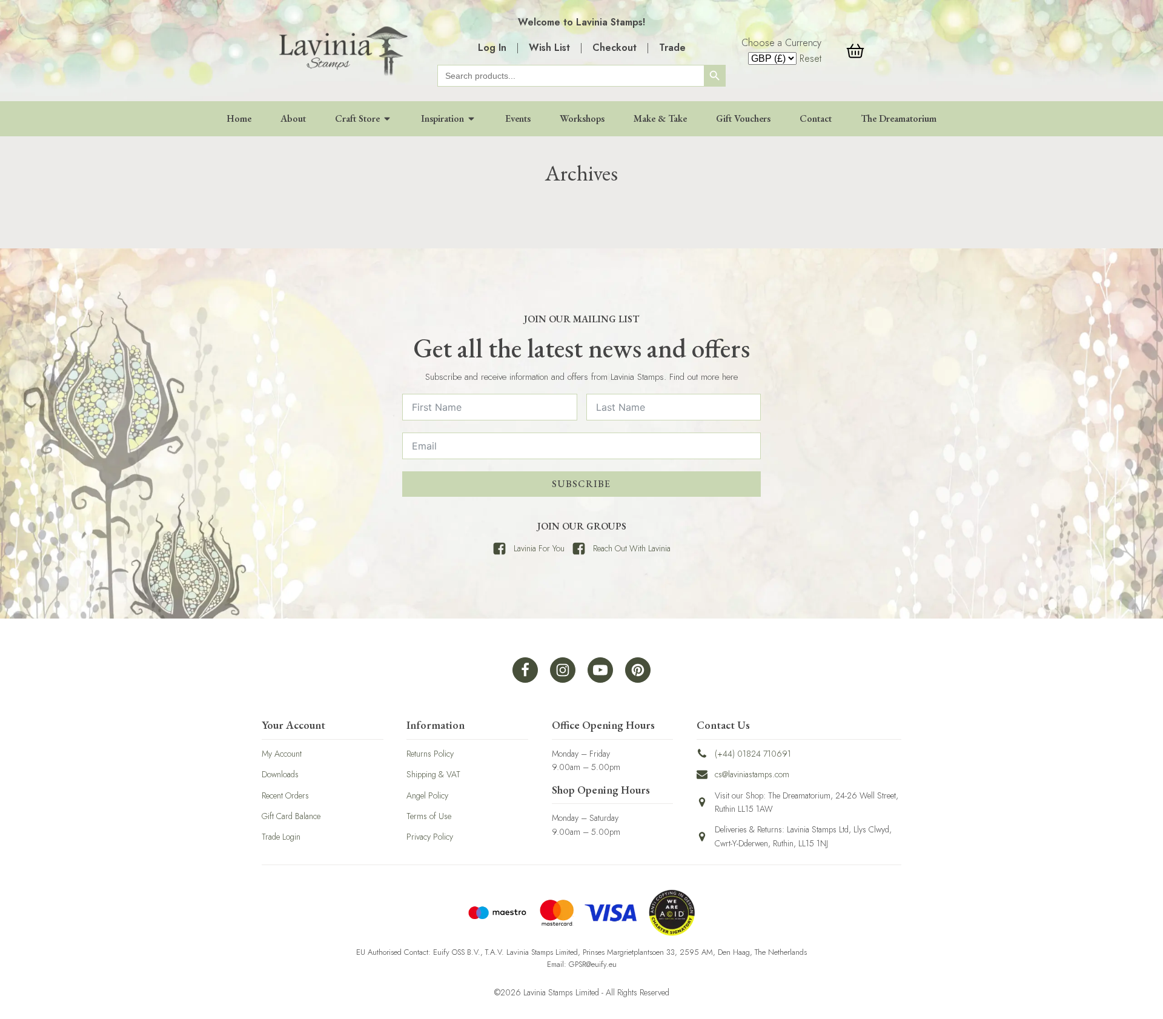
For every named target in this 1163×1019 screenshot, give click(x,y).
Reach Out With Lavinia (632, 548)
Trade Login (281, 837)
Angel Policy (427, 795)
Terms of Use (428, 816)
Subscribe (581, 483)
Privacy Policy (429, 837)
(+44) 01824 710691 (753, 754)
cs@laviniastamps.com (752, 774)
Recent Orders (285, 795)
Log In (492, 48)
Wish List (549, 48)
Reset (810, 58)
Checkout (614, 48)
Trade (672, 48)
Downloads (280, 774)
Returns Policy (430, 754)
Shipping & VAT (433, 774)
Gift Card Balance (291, 816)
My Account (282, 754)
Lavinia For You (539, 548)
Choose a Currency (781, 43)
